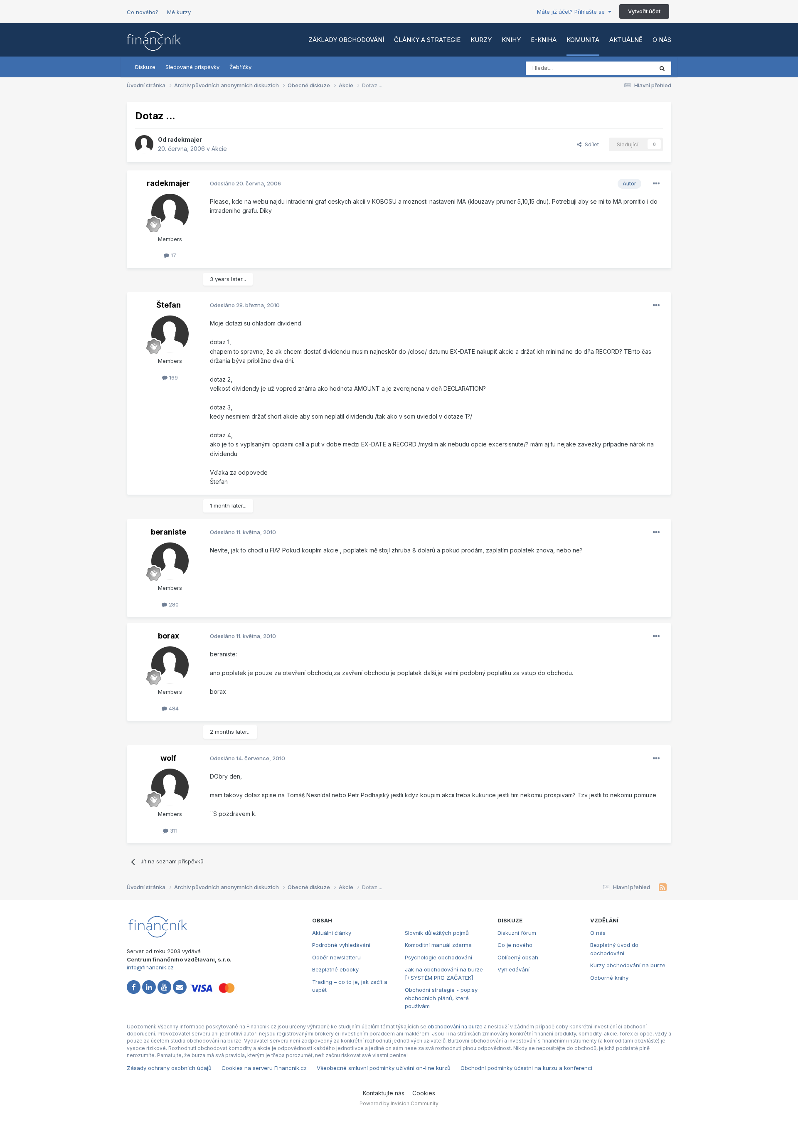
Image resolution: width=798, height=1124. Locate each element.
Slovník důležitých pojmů (437, 932)
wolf (168, 758)
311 (172, 830)
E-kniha (544, 40)
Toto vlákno (627, 68)
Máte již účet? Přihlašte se (572, 11)
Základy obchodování (346, 40)
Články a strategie (427, 40)
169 (172, 377)
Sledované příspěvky (192, 67)
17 (172, 255)
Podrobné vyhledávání (341, 945)
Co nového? (142, 12)
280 (173, 604)
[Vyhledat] (662, 68)
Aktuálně (626, 40)
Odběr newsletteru (336, 957)
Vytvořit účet (644, 11)
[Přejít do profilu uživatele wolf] (170, 787)
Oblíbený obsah (518, 957)
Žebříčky (240, 67)
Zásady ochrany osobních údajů (169, 1068)
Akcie (219, 148)
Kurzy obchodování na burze (627, 965)
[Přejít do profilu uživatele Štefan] (170, 334)
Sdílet (590, 144)
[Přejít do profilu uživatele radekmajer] (144, 144)
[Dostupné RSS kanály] (662, 887)
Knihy (511, 40)
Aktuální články (331, 932)
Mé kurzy (179, 12)
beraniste (168, 531)
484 (173, 708)
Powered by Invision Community (399, 1103)
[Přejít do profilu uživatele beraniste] (170, 561)
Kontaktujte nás (383, 1093)
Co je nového (515, 945)
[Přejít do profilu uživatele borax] (170, 665)
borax (168, 635)
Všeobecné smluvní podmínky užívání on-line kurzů (384, 1068)
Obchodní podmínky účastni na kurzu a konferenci (526, 1068)
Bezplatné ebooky (335, 969)
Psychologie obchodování (438, 957)
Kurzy (481, 40)
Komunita (582, 40)
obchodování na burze (455, 1026)
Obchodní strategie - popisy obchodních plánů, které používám (441, 997)
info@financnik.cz (150, 967)
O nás (662, 40)
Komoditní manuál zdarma (438, 945)
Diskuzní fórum (517, 932)
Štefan (168, 305)
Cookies (423, 1093)
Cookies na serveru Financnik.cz (264, 1068)
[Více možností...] (656, 184)
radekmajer (184, 139)
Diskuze (145, 67)
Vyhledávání (514, 969)
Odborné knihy (609, 977)
